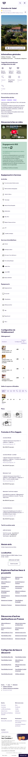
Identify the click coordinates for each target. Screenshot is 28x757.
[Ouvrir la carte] (14, 560)
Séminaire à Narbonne (20, 605)
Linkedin (17, 711)
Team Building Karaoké (6, 674)
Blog (16, 705)
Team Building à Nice (6, 635)
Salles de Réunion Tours (7, 632)
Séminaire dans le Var (20, 632)
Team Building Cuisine (6, 660)
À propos (3, 705)
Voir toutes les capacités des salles (9, 93)
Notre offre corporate (6, 720)
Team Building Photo (6, 664)
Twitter (17, 709)
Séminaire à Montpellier (21, 595)
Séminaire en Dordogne (21, 635)
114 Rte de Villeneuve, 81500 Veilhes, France (12, 12)
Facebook (17, 707)
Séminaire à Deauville (20, 638)
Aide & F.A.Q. (4, 711)
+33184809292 (4, 732)
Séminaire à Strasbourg (7, 638)
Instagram (17, 713)
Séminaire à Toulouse (6, 605)
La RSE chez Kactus (5, 709)
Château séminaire (19, 674)
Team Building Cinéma (20, 657)
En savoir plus (5, 116)
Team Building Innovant (7, 669)
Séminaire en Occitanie (6, 600)
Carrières (3, 707)
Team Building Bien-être (7, 657)
